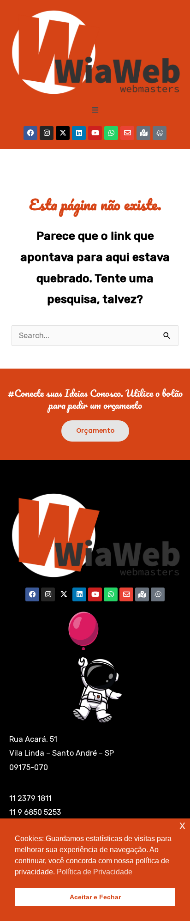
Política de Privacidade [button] (94, 872)
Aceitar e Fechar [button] (95, 897)
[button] (95, 110)
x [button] (182, 825)
